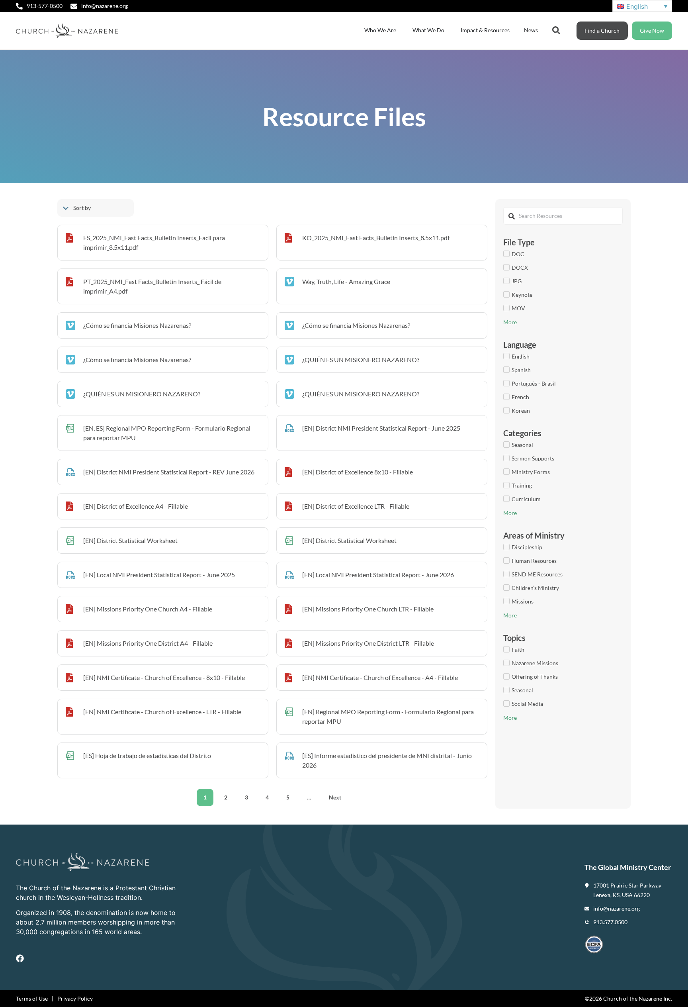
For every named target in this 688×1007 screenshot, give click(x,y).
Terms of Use (32, 998)
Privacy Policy (75, 998)
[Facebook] (20, 958)
